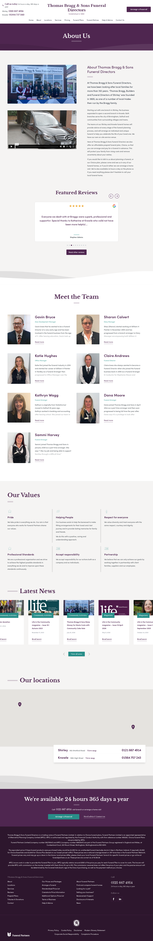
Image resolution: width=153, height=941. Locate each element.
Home (31, 20)
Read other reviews (76, 252)
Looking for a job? (83, 888)
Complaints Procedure (90, 934)
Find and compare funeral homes (89, 885)
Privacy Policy (53, 930)
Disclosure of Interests (85, 899)
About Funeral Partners (85, 881)
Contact (11, 903)
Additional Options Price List (53, 896)
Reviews (11, 892)
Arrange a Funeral (63, 817)
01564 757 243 (16, 15)
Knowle (63, 757)
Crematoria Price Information (53, 892)
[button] (111, 196)
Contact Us (120, 20)
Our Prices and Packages (51, 881)
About (39, 20)
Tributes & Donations (16, 899)
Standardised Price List (51, 888)
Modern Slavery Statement (94, 930)
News (78, 903)
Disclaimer (78, 930)
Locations (48, 20)
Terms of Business (49, 899)
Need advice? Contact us (94, 816)
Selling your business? (85, 892)
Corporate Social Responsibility (67, 934)
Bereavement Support (84, 896)
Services (58, 20)
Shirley (63, 750)
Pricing (67, 20)
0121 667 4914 (16, 11)
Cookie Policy (66, 930)
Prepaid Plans (13, 896)
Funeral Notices (93, 20)
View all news (76, 654)
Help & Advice (107, 20)
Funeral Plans (78, 20)
